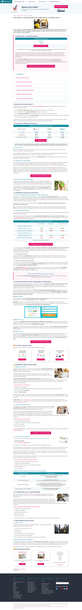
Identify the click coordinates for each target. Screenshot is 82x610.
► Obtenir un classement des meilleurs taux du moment (41, 66)
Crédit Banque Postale (17, 594)
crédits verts (41, 186)
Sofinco (14, 590)
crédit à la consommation (37, 106)
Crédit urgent (30, 592)
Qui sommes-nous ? (46, 583)
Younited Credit (16, 592)
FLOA (14, 586)
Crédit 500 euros (30, 582)
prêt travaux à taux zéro (26, 399)
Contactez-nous (45, 584)
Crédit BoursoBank (17, 597)
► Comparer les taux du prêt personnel (41, 432)
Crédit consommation (21, 15)
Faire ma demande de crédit (61, 6)
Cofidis (14, 584)
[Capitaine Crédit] (6, 1)
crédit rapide (52, 165)
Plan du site (44, 586)
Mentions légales (45, 589)
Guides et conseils (42, 1)
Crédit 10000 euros (31, 586)
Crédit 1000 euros (31, 583)
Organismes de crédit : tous (19, 582)
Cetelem (15, 583)
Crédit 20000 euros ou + (32, 589)
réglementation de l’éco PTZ (21, 402)
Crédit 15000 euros (31, 587)
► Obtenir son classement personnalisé (40, 341)
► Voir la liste (60, 564)
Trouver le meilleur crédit (19, 1)
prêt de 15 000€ (50, 250)
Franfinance (15, 587)
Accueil (14, 15)
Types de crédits (31, 1)
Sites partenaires (45, 587)
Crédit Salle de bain (22, 552)
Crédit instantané (31, 590)
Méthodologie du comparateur (48, 592)
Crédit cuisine (41, 552)
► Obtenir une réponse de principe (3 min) (40, 175)
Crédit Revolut (16, 593)
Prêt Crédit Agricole (17, 596)
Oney (14, 589)
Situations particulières (54, 1)
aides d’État (30, 526)
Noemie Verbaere (21, 569)
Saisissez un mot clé (59, 581)
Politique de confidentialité (47, 590)
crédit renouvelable (23, 268)
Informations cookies (46, 593)
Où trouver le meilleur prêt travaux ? (24, 81)
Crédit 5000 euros (31, 584)
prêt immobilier (32, 495)
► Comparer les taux (41, 140)
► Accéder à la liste (22, 359)
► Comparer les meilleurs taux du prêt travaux (41, 244)
